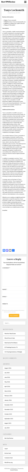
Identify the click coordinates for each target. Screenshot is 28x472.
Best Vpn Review (9, 438)
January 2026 (8, 400)
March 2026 (8, 391)
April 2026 (7, 386)
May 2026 (7, 382)
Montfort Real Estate (10, 333)
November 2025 (9, 409)
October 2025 (8, 414)
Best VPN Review (8, 2)
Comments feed (9, 457)
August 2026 (8, 368)
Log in (6, 448)
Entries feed (8, 453)
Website (5, 303)
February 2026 (8, 395)
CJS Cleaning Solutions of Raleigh (13, 352)
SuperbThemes (14, 469)
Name (4, 289)
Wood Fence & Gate (10, 338)
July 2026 (7, 372)
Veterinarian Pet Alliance (11, 342)
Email (4, 296)
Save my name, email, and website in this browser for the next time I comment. (14, 311)
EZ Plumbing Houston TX (11, 347)
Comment (6, 268)
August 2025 (8, 423)
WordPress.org (9, 462)
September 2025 (9, 418)
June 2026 (7, 377)
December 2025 (9, 405)
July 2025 (7, 428)
